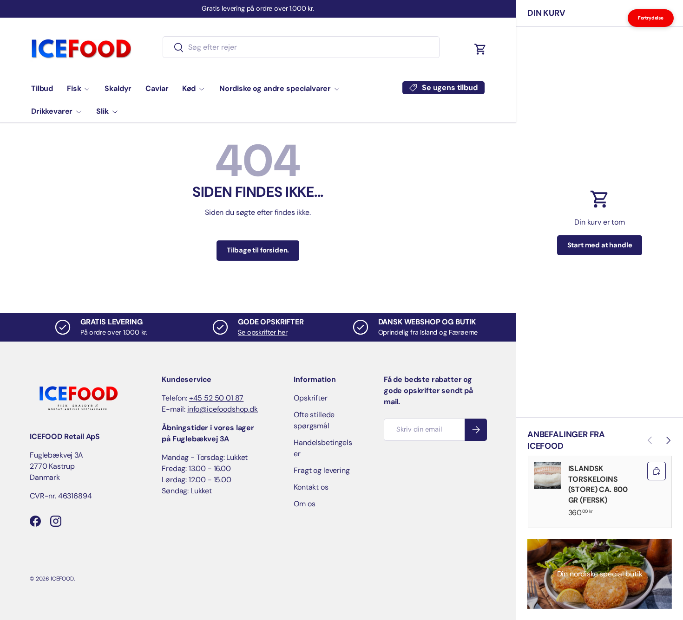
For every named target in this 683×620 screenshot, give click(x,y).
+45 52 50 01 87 (216, 398)
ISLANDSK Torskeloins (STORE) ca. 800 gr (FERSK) (598, 484)
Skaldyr (118, 88)
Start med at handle (599, 245)
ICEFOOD (62, 578)
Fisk (74, 88)
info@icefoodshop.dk (222, 409)
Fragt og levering (321, 470)
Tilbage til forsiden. (258, 250)
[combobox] (301, 47)
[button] (480, 49)
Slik (102, 111)
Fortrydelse (650, 18)
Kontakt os (311, 487)
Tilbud (42, 88)
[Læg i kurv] (656, 471)
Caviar (156, 88)
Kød (189, 88)
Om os (304, 504)
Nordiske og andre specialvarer (275, 88)
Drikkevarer (51, 111)
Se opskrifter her (262, 332)
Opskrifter (310, 398)
